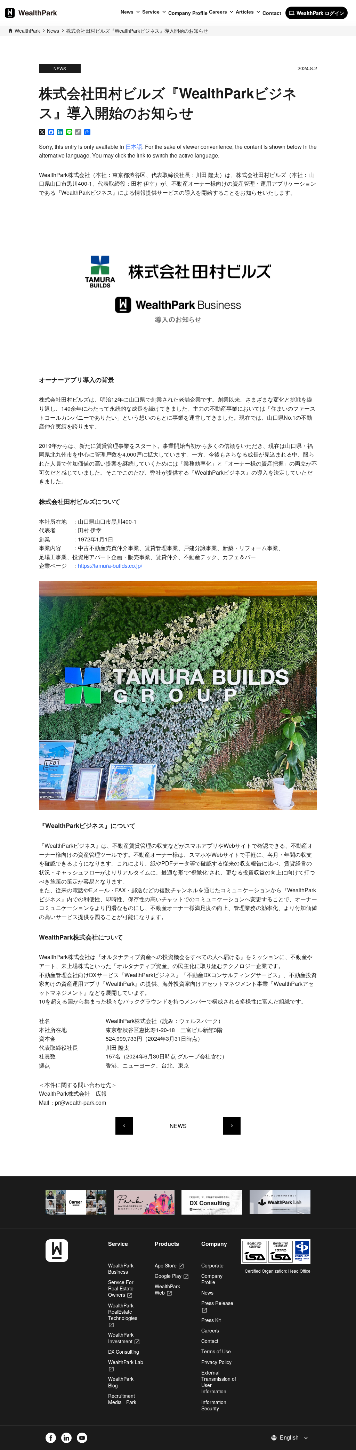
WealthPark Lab (125, 1365)
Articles (245, 12)
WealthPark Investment (123, 1337)
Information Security (213, 1405)
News (127, 12)
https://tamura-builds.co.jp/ (110, 566)
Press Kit (211, 1319)
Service (151, 12)
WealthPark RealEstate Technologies (122, 1315)
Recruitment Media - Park (122, 1398)
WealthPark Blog (121, 1381)
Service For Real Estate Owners (121, 1288)
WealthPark (27, 30)
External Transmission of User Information (218, 1382)
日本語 (134, 147)
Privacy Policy (216, 1362)
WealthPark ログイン (316, 12)
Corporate (212, 1265)
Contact (271, 12)
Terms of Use (216, 1351)
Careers (218, 12)
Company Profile (188, 12)
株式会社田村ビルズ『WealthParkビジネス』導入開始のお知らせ (137, 30)
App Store (169, 1265)
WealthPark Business (121, 1268)
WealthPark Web (167, 1289)
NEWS (178, 1126)
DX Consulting (123, 1351)
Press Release (217, 1306)
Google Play (171, 1275)
